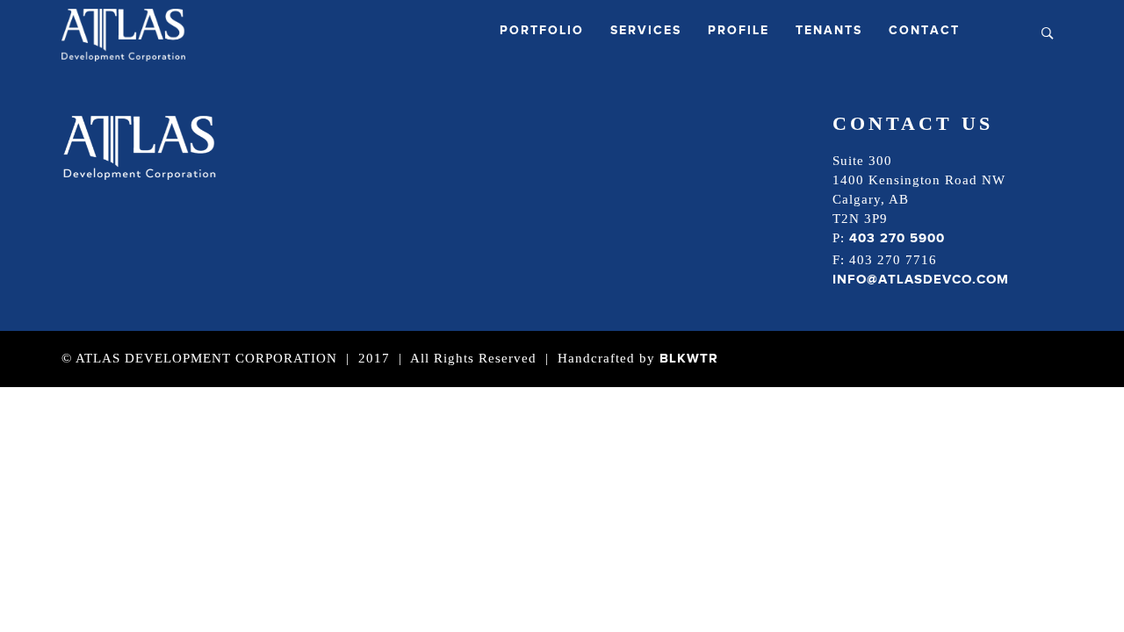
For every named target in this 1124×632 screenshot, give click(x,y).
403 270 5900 (897, 238)
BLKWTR (688, 358)
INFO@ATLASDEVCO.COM (920, 279)
